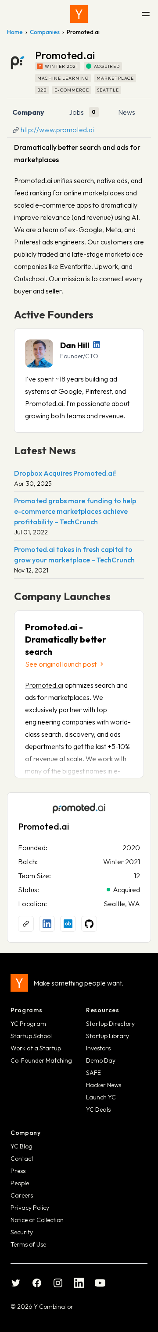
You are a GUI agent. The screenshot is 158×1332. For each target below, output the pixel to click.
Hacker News (103, 1085)
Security (22, 1232)
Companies (45, 31)
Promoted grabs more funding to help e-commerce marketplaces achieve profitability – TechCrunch (75, 511)
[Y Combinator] (79, 14)
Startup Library (107, 1036)
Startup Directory (110, 1024)
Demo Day (100, 1060)
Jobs (76, 112)
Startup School (31, 1036)
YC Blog (21, 1146)
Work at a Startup (36, 1048)
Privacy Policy (30, 1208)
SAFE (93, 1073)
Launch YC (101, 1097)
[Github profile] (89, 924)
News (126, 112)
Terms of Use (28, 1244)
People (20, 1183)
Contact (22, 1158)
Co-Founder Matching (41, 1060)
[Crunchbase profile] (68, 924)
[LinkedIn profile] (96, 344)
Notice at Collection (37, 1220)
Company (28, 112)
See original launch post (61, 664)
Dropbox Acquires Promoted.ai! (65, 473)
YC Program (28, 1024)
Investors (98, 1048)
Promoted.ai (44, 685)
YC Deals (98, 1109)
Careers (22, 1195)
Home (15, 31)
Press (18, 1171)
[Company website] (26, 924)
